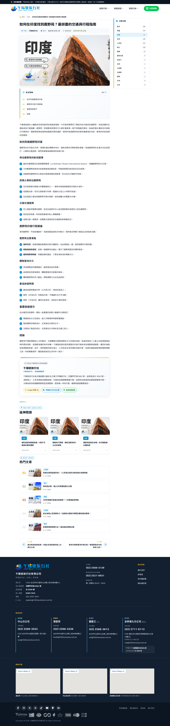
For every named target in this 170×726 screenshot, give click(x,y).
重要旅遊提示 (32, 109)
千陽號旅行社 (31, 368)
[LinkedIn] (58, 708)
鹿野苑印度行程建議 (34, 104)
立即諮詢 (153, 8)
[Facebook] (18, 708)
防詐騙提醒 (142, 579)
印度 (28, 17)
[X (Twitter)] (29, 708)
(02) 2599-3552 (28, 629)
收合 (103, 92)
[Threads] (35, 708)
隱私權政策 (142, 583)
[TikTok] (41, 708)
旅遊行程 (103, 8)
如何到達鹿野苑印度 (34, 99)
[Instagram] (23, 708)
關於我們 (141, 570)
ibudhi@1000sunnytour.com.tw (65, 637)
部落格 (140, 574)
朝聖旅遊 (118, 8)
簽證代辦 (132, 8)
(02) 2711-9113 (135, 629)
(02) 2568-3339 (63, 629)
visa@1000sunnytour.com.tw (100, 637)
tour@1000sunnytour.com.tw (29, 640)
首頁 (23, 17)
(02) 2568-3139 (95, 567)
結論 (28, 114)
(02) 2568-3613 (99, 629)
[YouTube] (47, 708)
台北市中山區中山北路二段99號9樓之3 (103, 634)
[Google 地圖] (52, 708)
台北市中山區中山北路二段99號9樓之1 (67, 634)
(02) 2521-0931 (95, 575)
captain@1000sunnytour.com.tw (39, 600)
